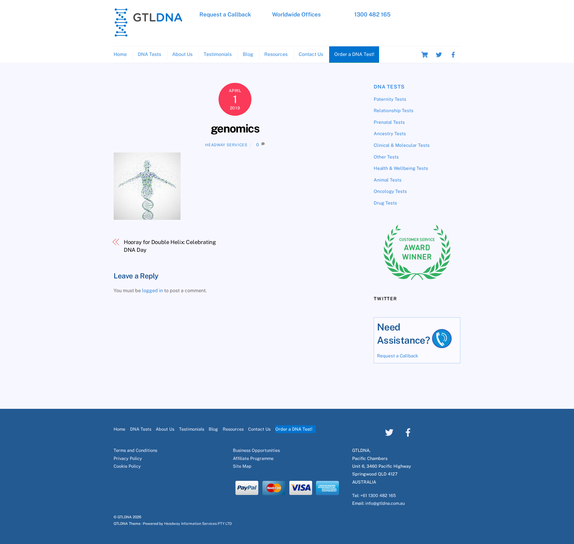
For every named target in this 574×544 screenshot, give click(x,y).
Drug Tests (385, 202)
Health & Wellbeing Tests (401, 168)
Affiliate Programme (253, 458)
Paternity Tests (390, 99)
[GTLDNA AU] (148, 34)
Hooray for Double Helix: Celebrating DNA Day (170, 246)
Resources (276, 54)
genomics (235, 128)
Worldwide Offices (296, 14)
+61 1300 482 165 (378, 495)
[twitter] (439, 54)
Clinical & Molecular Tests (402, 145)
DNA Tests (149, 54)
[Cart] (424, 55)
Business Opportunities (256, 450)
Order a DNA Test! (354, 54)
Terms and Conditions (135, 450)
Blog (248, 54)
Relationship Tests (393, 110)
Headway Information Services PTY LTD (198, 523)
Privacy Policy (128, 458)
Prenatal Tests (389, 122)
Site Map (242, 466)
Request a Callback (225, 14)
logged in (152, 290)
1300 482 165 (372, 14)
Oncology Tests (390, 191)
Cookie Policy (127, 466)
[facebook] (453, 54)
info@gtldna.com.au (385, 503)
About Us (182, 54)
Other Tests (386, 156)
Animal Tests (388, 179)
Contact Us (311, 54)
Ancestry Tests (390, 133)
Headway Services (226, 145)
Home (120, 54)
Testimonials (218, 54)
